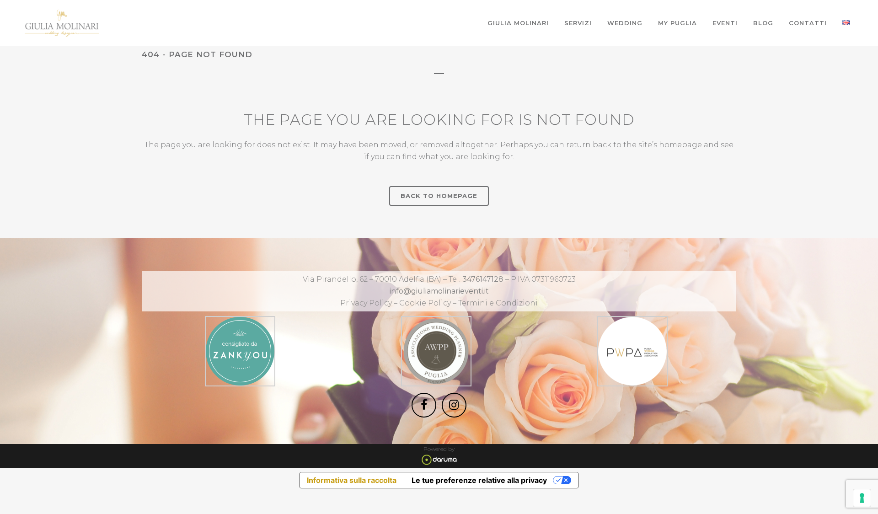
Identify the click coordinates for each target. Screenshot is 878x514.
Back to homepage (439, 195)
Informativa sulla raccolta (351, 480)
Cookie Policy (426, 303)
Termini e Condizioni (498, 303)
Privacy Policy (366, 303)
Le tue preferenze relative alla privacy (479, 480)
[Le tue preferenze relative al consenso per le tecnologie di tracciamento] (862, 498)
